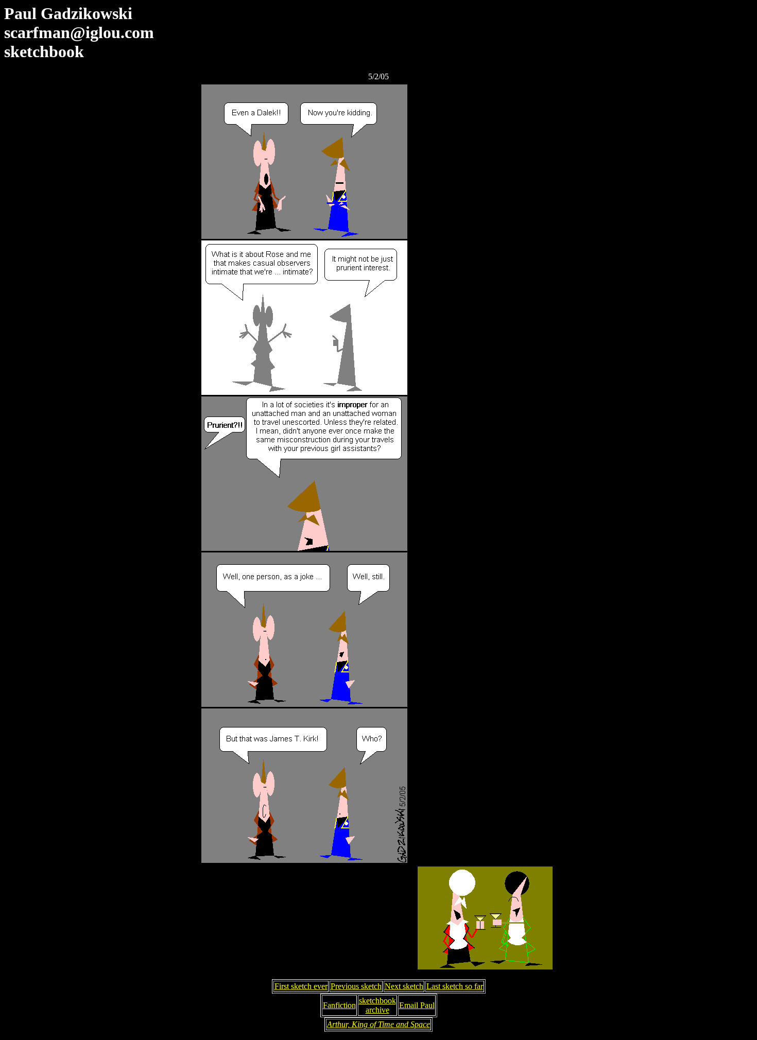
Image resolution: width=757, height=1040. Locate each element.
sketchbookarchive (377, 1005)
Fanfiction (339, 1005)
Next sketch (404, 986)
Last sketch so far (454, 986)
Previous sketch (356, 986)
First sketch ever (301, 986)
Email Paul (417, 1005)
